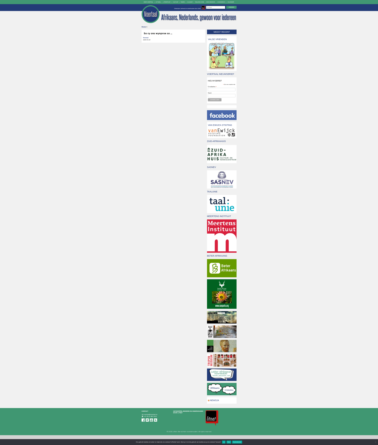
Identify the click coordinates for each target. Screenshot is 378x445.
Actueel (158, 2)
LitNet (175, 431)
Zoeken (231, 7)
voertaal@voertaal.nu (150, 414)
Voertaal (145, 37)
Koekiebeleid (237, 442)
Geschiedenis (210, 2)
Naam (210, 93)
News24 (214, 400)
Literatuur (166, 2)
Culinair (190, 2)
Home (144, 27)
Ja (224, 442)
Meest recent (222, 32)
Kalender (231, 2)
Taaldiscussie (199, 2)
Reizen (183, 2)
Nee (228, 442)
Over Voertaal (148, 2)
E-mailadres (212, 87)
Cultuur (175, 2)
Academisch (221, 2)
